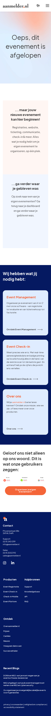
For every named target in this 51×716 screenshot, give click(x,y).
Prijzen (6, 631)
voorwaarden (17, 704)
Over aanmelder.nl (11, 626)
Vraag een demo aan (12, 646)
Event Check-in (10, 591)
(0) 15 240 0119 (9, 541)
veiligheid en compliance (35, 704)
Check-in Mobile (10, 596)
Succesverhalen (10, 651)
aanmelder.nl (18, 402)
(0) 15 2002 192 (9, 553)
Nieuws (6, 641)
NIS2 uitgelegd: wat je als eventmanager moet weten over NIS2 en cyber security (23, 684)
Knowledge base (32, 591)
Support (28, 586)
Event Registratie (11, 586)
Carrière (6, 636)
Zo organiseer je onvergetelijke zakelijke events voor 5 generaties (24, 691)
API (26, 596)
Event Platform (10, 601)
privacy (7, 704)
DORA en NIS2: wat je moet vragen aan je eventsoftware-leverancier (21, 676)
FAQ (26, 601)
